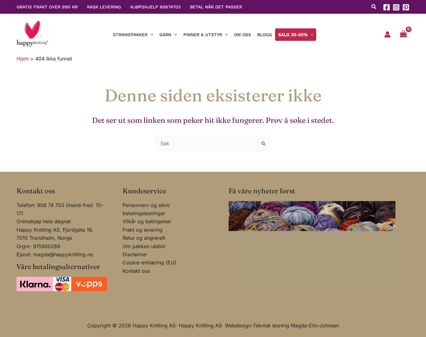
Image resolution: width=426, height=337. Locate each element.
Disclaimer (135, 254)
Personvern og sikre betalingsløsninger (146, 209)
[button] (374, 7)
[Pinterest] (405, 7)
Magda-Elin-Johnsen (315, 325)
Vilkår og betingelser (147, 221)
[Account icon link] (387, 34)
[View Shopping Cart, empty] (403, 34)
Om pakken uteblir (144, 246)
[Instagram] (396, 7)
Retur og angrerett (144, 238)
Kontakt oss (136, 271)
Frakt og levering (142, 230)
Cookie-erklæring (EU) (149, 262)
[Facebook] (386, 7)
